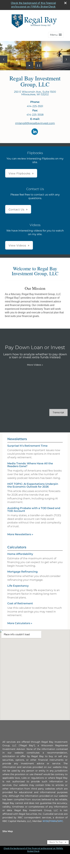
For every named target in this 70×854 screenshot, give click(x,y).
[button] (55, 35)
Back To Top (56, 842)
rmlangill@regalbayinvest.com (35, 123)
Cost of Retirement (20, 603)
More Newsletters (20, 534)
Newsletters (17, 439)
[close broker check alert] (65, 3)
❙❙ (39, 65)
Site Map (7, 831)
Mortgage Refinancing (22, 571)
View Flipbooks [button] (19, 173)
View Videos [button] (17, 245)
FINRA (53, 821)
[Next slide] (66, 59)
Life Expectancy (18, 585)
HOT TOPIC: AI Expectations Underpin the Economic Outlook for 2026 (32, 485)
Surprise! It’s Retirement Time (27, 445)
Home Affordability (20, 554)
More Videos (35, 365)
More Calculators (19, 623)
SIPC (60, 821)
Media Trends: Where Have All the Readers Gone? (30, 465)
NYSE (46, 821)
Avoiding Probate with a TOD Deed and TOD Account (33, 509)
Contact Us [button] (16, 209)
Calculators (16, 547)
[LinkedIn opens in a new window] (34, 131)
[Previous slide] (3, 59)
